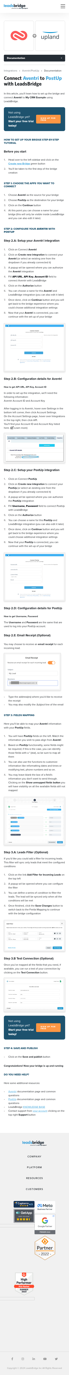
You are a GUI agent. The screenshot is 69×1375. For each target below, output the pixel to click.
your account (40, 1111)
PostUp (12, 1099)
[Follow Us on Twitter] (56, 1359)
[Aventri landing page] (19, 36)
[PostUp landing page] (50, 36)
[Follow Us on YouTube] (45, 1359)
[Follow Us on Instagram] (23, 1359)
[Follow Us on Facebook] (12, 1359)
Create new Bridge (19, 163)
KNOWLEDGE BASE (34, 1107)
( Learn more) (18, 428)
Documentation (16, 58)
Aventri (12, 1091)
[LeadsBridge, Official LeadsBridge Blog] (16, 6)
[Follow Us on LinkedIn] (33, 1359)
